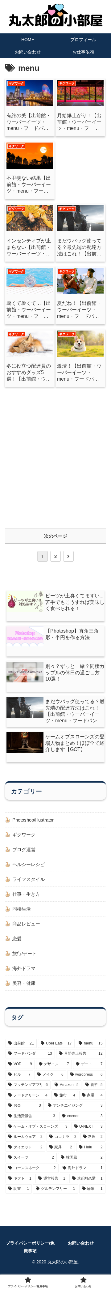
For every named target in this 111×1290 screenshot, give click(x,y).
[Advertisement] (55, 456)
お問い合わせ (81, 1243)
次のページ (55, 536)
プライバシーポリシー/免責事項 (30, 1247)
